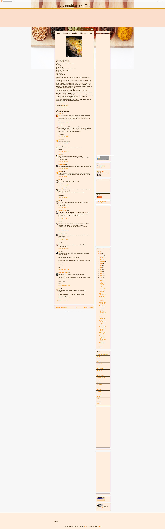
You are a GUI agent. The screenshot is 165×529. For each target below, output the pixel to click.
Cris (59, 125)
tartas (98, 398)
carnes (61, 106)
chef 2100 (99, 361)
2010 (99, 251)
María (59, 139)
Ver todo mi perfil (105, 172)
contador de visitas (101, 202)
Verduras (99, 403)
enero (101, 277)
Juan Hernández (62, 210)
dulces (98, 365)
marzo (101, 273)
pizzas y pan (100, 394)
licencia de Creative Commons (101, 508)
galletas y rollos (100, 375)
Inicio (75, 307)
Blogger (99, 526)
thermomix (99, 401)
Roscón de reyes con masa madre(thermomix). (102, 338)
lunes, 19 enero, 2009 (63, 122)
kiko (59, 251)
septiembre (102, 261)
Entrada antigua (88, 307)
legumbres (99, 384)
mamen (60, 171)
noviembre (102, 257)
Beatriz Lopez (61, 164)
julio (101, 265)
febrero (101, 275)
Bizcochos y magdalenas (102, 354)
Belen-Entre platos (63, 272)
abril (101, 271)
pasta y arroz (67, 106)
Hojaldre (99, 380)
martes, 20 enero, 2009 (63, 269)
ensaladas (99, 370)
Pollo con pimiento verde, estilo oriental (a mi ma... (102, 312)
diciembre (102, 255)
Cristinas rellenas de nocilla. (102, 307)
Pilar (59, 154)
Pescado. (99, 391)
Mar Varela (61, 233)
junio (101, 267)
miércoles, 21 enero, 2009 (64, 285)
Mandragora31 (62, 187)
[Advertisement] (65, 17)
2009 (99, 253)
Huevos (98, 382)
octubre (101, 259)
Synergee (85, 526)
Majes (59, 146)
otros (98, 387)
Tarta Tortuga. (102, 288)
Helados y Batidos (101, 377)
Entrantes (99, 373)
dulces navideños (101, 368)
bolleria (98, 356)
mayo (101, 269)
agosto (101, 263)
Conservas (99, 363)
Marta (59, 113)
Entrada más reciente (61, 307)
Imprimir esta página (60, 102)
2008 (99, 347)
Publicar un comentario (62, 300)
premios (98, 396)
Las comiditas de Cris (73, 5)
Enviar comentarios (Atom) (77, 311)
